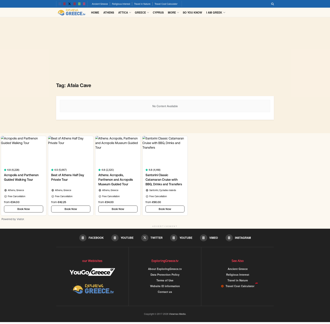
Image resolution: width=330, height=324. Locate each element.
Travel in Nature (142, 3)
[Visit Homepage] (71, 12)
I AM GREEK (214, 12)
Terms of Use (164, 280)
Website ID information (165, 286)
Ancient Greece (100, 3)
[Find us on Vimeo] (79, 4)
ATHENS (108, 12)
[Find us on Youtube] (64, 4)
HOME (95, 12)
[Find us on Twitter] (69, 4)
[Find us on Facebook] (60, 4)
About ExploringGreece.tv (165, 269)
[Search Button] (272, 4)
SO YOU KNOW (192, 12)
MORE (172, 12)
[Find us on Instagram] (84, 4)
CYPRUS (158, 12)
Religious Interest (121, 3)
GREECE (140, 12)
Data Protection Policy (165, 274)
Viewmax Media (177, 313)
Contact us (165, 292)
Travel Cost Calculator (165, 3)
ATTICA (123, 12)
